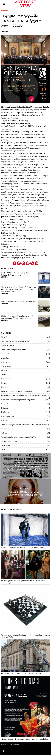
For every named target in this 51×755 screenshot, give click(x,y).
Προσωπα (4, 420)
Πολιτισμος (5, 408)
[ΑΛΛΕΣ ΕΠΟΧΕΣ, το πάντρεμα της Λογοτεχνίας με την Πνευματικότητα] (25, 491)
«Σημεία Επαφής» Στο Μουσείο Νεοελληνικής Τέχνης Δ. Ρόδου (24, 739)
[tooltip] (14, 263)
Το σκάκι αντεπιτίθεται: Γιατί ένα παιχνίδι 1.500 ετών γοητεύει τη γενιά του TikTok (25, 636)
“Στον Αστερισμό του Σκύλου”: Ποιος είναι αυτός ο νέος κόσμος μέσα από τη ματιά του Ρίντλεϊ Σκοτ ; (18, 289)
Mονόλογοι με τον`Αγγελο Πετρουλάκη (15, 341)
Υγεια (3, 449)
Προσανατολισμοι (7, 416)
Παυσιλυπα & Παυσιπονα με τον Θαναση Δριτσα (18, 400)
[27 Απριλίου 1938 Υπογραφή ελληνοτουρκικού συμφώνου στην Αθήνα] (25, 466)
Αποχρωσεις (5, 362)
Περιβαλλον (5, 404)
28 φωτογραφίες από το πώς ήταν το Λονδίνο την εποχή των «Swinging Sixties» (23, 582)
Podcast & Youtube (7, 345)
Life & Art (4, 337)
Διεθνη (3, 375)
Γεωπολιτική (5, 370)
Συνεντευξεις (5, 429)
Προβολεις (5, 10)
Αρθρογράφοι (6, 366)
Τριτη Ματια (5, 445)
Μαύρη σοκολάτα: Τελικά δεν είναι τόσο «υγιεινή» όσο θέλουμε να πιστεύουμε (17, 317)
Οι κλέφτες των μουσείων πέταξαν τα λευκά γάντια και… (21, 673)
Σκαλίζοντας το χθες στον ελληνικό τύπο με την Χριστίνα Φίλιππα (24, 425)
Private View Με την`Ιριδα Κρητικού (14, 350)
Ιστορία (4, 383)
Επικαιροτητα (6, 379)
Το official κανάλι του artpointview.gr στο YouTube (18, 437)
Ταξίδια (4, 433)
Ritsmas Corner (6, 354)
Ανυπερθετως (5, 358)
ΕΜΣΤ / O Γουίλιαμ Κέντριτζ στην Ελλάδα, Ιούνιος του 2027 (15, 274)
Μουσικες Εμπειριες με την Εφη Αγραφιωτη (16, 391)
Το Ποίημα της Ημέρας (9, 441)
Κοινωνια (4, 387)
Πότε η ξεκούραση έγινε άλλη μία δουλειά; (18, 301)
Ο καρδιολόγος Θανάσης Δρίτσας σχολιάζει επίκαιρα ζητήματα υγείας (25, 395)
